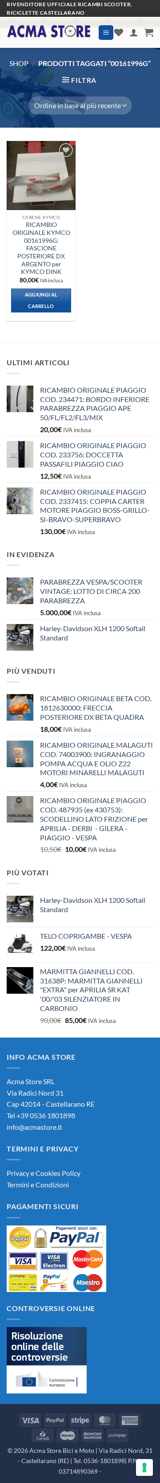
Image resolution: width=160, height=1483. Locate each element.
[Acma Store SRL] (49, 32)
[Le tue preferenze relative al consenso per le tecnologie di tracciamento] (144, 1467)
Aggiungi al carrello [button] (41, 300)
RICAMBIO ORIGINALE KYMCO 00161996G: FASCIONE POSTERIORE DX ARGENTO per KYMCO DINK (41, 248)
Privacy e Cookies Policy (43, 1173)
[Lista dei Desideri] (118, 32)
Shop (18, 63)
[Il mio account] (133, 32)
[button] (106, 32)
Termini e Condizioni (38, 1184)
